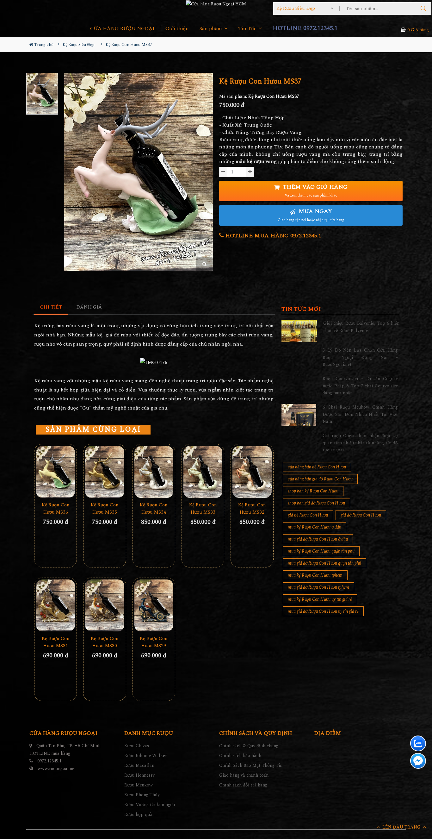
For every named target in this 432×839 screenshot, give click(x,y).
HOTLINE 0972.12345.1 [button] (305, 28)
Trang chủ (43, 44)
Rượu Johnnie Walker (145, 755)
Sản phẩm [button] (211, 28)
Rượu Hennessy (139, 775)
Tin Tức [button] (248, 28)
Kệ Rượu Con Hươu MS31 (56, 642)
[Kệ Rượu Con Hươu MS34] (153, 472)
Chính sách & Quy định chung (248, 745)
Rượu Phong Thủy (142, 795)
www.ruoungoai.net (57, 768)
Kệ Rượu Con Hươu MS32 (252, 508)
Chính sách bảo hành (240, 755)
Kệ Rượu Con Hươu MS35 (105, 508)
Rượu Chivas (136, 745)
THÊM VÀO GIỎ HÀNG (314, 191)
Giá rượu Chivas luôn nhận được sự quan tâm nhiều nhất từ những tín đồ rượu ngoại (360, 442)
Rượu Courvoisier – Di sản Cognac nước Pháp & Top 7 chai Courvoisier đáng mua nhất (360, 385)
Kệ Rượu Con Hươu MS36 (56, 508)
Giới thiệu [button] (177, 28)
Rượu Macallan (139, 765)
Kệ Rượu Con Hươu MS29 (154, 642)
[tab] (51, 307)
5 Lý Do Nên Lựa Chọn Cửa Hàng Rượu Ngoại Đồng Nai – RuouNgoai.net (360, 357)
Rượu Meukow (138, 785)
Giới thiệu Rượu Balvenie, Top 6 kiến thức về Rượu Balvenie (361, 327)
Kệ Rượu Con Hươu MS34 (154, 508)
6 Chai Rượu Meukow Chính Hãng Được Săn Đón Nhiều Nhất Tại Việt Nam (360, 414)
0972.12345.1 (49, 761)
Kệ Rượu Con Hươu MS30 (105, 642)
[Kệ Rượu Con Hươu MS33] (202, 472)
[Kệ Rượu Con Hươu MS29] (153, 605)
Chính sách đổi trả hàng (243, 785)
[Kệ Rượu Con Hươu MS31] (55, 605)
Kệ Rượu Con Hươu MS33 (203, 508)
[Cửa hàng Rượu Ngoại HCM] (216, 4)
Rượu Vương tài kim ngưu (149, 804)
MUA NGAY (311, 215)
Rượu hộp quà (138, 814)
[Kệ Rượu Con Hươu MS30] (104, 605)
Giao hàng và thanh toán (243, 775)
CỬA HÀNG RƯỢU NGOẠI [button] (122, 28)
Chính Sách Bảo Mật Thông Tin (250, 765)
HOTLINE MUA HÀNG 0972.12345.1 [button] (272, 235)
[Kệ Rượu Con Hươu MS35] (104, 472)
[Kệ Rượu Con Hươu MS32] (251, 472)
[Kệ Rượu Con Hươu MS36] (55, 472)
